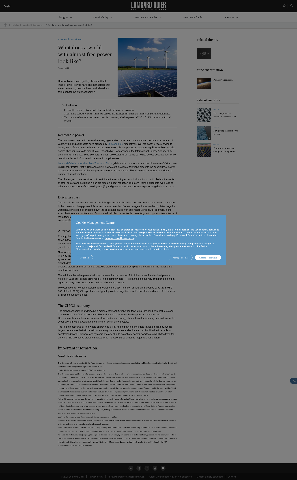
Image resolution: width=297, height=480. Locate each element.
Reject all (84, 257)
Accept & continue (208, 257)
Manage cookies (181, 257)
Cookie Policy (200, 246)
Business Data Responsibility (119, 237)
